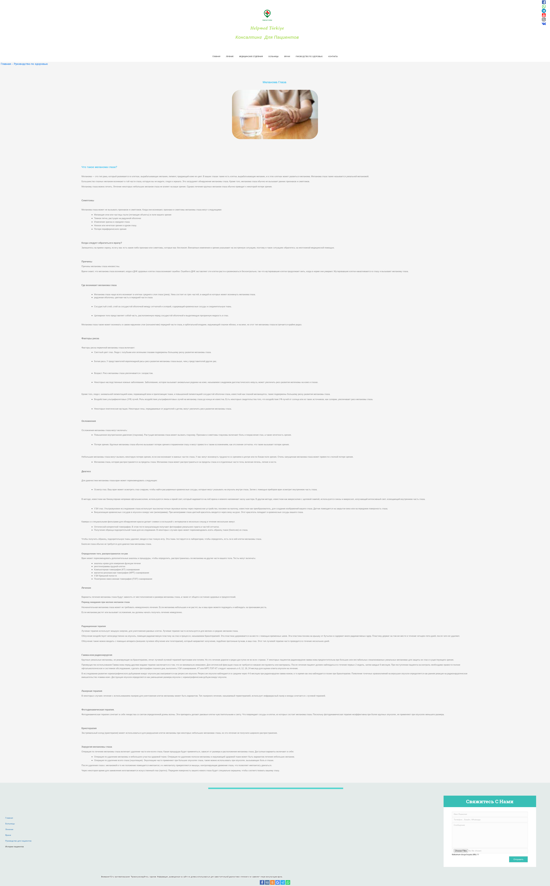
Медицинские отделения (251, 56)
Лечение (229, 56)
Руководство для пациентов (18, 840)
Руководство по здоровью (309, 56)
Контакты (333, 56)
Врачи (287, 56)
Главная (216, 56)
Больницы (274, 56)
